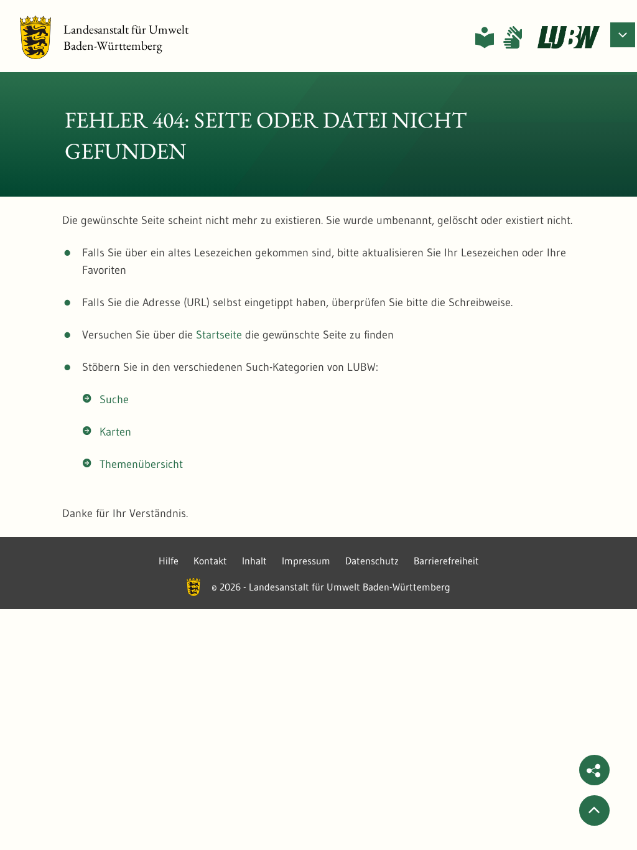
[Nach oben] (594, 810)
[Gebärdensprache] (512, 37)
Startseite (219, 335)
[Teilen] (594, 770)
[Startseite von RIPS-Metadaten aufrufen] (568, 37)
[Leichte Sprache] (484, 37)
